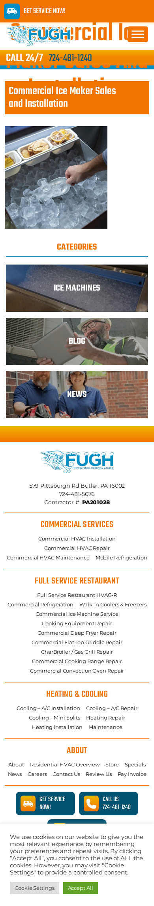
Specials (135, 764)
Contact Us (66, 774)
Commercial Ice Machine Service (77, 614)
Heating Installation (57, 727)
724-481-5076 (77, 494)
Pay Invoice (132, 774)
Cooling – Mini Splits (54, 717)
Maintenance (105, 727)
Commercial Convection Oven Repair (77, 670)
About (16, 764)
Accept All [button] (80, 888)
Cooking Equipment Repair (77, 623)
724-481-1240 (70, 58)
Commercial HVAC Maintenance (48, 557)
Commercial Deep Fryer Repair (77, 633)
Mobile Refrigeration (121, 557)
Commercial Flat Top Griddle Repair (77, 642)
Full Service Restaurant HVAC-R (76, 595)
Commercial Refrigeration (40, 604)
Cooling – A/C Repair (111, 708)
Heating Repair (105, 717)
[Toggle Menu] (137, 34)
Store (112, 764)
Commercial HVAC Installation (77, 538)
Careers (37, 774)
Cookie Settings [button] (34, 888)
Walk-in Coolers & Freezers (112, 604)
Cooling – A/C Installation (48, 708)
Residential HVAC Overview (65, 764)
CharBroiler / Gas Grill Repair (77, 652)
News (15, 774)
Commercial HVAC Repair (77, 548)
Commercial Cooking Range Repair (77, 661)
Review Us (98, 774)
